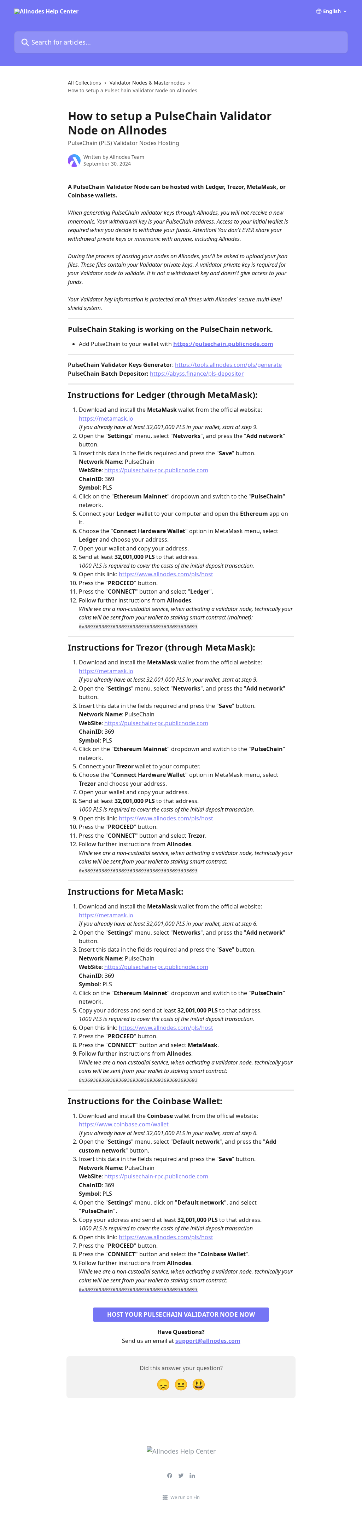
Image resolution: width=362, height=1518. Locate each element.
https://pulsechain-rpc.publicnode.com (156, 470)
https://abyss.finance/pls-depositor (197, 373)
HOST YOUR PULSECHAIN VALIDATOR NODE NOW (181, 1314)
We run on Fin (185, 1497)
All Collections (84, 82)
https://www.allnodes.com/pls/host (166, 574)
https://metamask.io (106, 418)
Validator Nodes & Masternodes (147, 82)
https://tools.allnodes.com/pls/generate (228, 365)
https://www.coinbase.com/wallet (124, 1124)
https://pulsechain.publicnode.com (223, 344)
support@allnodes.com (207, 1341)
